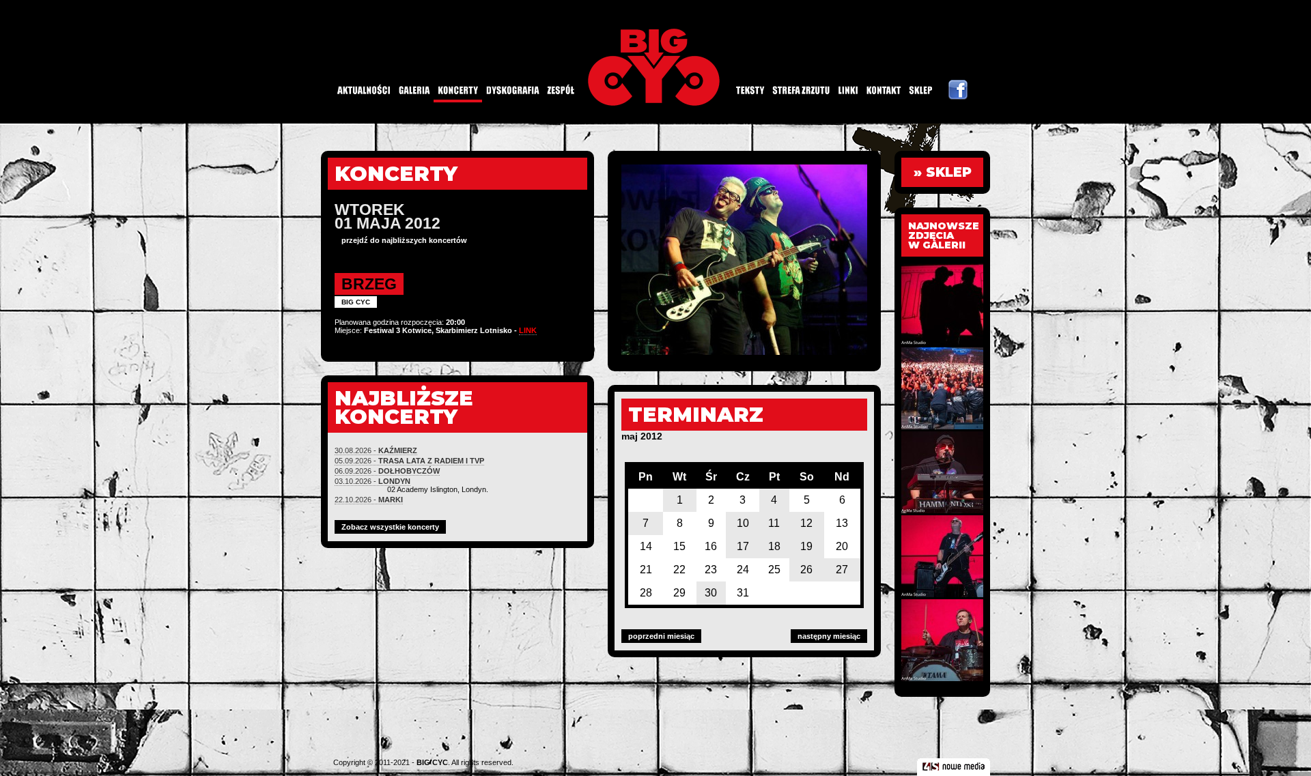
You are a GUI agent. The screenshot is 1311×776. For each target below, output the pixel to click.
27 (842, 569)
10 (743, 523)
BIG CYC (432, 762)
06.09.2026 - (387, 471)
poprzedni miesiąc (661, 636)
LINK (528, 330)
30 (711, 593)
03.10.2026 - (372, 481)
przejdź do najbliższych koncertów (404, 240)
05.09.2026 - (409, 461)
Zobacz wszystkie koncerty (390, 527)
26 (806, 569)
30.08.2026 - (376, 450)
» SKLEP (943, 172)
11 (774, 523)
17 (743, 546)
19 (806, 546)
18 (774, 546)
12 (806, 523)
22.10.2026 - (369, 499)
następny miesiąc (829, 636)
